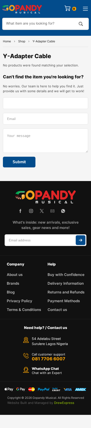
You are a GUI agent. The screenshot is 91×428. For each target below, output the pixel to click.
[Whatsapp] (63, 211)
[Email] (52, 211)
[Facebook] (20, 211)
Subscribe (80, 240)
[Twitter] (42, 211)
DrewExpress (64, 403)
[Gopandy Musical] (22, 9)
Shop (21, 41)
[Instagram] (31, 211)
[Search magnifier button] (81, 24)
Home (7, 41)
